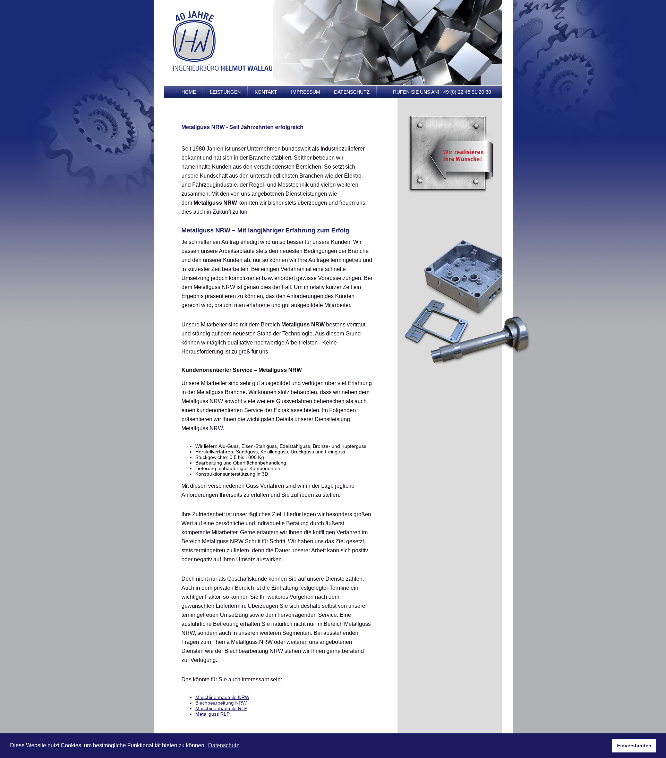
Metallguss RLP (212, 714)
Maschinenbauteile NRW (222, 697)
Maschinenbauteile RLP (221, 708)
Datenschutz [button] (223, 745)
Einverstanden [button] (634, 745)
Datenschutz (352, 92)
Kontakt (266, 92)
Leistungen (225, 92)
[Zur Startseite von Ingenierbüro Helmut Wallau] (223, 69)
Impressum (305, 92)
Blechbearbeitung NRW (221, 703)
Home (188, 92)
